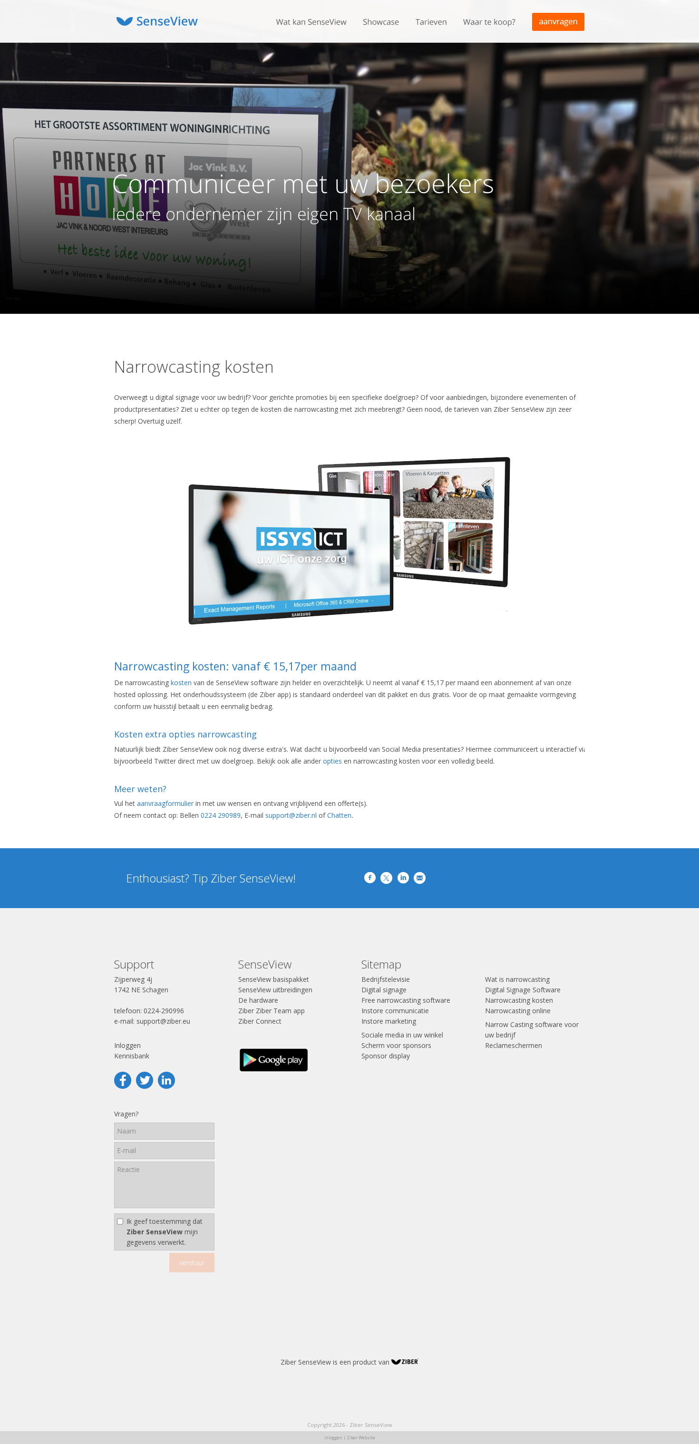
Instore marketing (388, 1021)
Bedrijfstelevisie (385, 979)
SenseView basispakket (273, 979)
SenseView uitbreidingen (275, 989)
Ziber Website (361, 1437)
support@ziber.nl (291, 815)
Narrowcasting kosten (519, 1000)
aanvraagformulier (165, 803)
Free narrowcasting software (405, 1000)
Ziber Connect (260, 1021)
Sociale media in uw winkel (402, 1034)
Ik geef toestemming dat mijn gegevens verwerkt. (164, 1232)
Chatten (339, 815)
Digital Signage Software (523, 989)
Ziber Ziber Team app (271, 1010)
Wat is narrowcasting (517, 979)
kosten (181, 682)
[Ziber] (404, 1361)
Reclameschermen (513, 1045)
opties (332, 761)
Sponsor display (385, 1055)
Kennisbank (131, 1055)
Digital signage (384, 989)
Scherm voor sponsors (396, 1045)
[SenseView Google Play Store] (274, 1071)
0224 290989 (221, 815)
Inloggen (127, 1045)
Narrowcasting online (518, 1010)
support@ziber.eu (163, 1021)
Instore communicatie (395, 1010)
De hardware (258, 1000)
